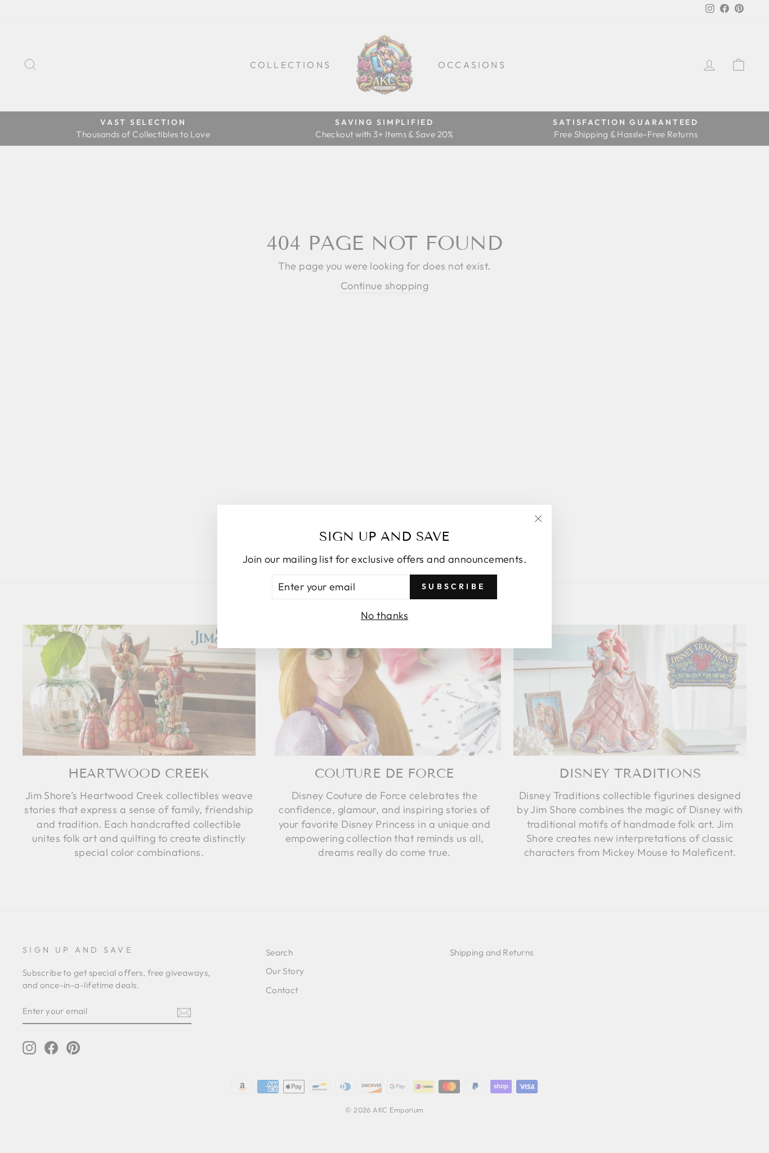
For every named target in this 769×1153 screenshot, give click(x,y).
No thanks (384, 615)
